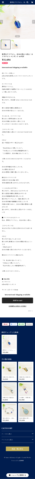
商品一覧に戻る (17, 449)
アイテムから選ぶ (7, 440)
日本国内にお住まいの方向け (17, 306)
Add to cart (17, 300)
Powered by (15, 460)
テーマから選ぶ (7, 434)
